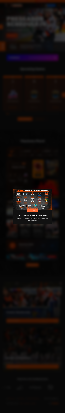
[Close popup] (49, 191)
